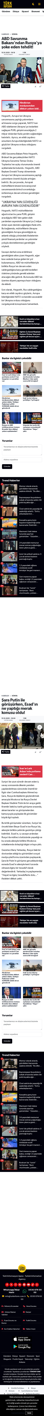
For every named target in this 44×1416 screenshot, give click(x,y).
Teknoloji (29, 1359)
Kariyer (28, 1312)
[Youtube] (28, 1285)
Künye (33, 1388)
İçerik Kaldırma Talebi (29, 1391)
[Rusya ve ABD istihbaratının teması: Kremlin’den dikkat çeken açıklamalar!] (11, 418)
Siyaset (25, 11)
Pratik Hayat (18, 1359)
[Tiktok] (33, 1285)
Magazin (7, 1359)
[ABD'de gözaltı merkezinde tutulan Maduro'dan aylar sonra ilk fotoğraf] (32, 368)
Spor (38, 1356)
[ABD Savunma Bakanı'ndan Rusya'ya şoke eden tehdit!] (22, 70)
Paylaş (7, 86)
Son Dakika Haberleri (12, 1329)
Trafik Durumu (31, 1320)
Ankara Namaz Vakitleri (9, 1313)
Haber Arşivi (30, 1329)
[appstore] (22, 1339)
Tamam (29, 1413)
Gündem (6, 11)
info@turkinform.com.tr (15, 1296)
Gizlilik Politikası (17, 1388)
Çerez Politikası (13, 1394)
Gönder (7, 466)
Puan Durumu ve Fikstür (9, 1322)
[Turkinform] (8, 4)
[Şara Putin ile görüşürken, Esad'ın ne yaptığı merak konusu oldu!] (22, 736)
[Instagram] (15, 1285)
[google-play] (22, 1347)
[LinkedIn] (20, 1285)
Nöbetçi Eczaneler (11, 1306)
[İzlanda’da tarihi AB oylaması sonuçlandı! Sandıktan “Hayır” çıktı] (32, 418)
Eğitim (37, 1359)
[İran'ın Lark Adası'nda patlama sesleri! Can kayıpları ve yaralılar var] (11, 368)
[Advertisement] (22, 621)
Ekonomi (36, 11)
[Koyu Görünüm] (33, 4)
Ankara (22, 1362)
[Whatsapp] (37, 1285)
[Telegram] (24, 1285)
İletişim (11, 1391)
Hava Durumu (31, 1306)
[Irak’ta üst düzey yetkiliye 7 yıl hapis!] (32, 391)
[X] (11, 1285)
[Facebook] (7, 1285)
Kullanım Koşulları (33, 1394)
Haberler (5, 34)
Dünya (16, 11)
